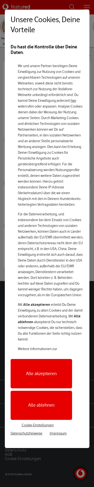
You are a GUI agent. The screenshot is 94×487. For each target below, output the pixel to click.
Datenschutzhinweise (26, 433)
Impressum (58, 433)
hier (73, 100)
